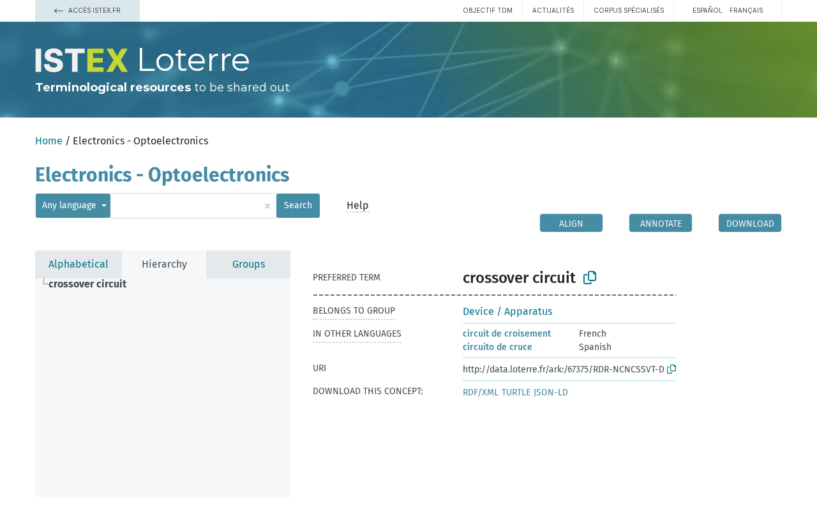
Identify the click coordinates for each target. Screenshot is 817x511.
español (708, 10)
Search (298, 205)
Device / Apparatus (507, 311)
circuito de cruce (497, 347)
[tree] (162, 387)
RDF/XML (480, 392)
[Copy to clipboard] (589, 277)
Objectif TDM (488, 10)
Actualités (553, 10)
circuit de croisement (507, 333)
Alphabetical (79, 264)
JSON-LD (551, 392)
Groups (248, 264)
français (746, 10)
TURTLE (516, 392)
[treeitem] (93, 284)
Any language (70, 205)
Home (49, 141)
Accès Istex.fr (93, 10)
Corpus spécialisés (629, 10)
